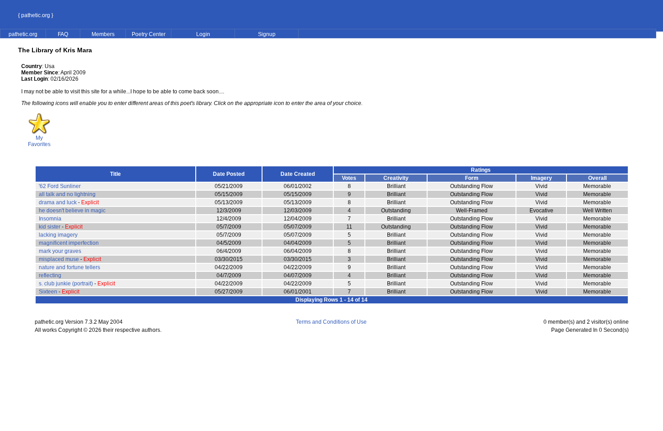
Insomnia (50, 219)
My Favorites (39, 141)
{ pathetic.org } (35, 15)
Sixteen (48, 292)
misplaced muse (59, 259)
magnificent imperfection (69, 243)
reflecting (50, 275)
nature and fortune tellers (69, 267)
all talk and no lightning (67, 194)
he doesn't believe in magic (72, 210)
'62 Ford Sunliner (60, 186)
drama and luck (58, 202)
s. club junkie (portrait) (66, 283)
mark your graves (60, 251)
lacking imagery (58, 235)
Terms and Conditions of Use (331, 322)
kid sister (49, 227)
